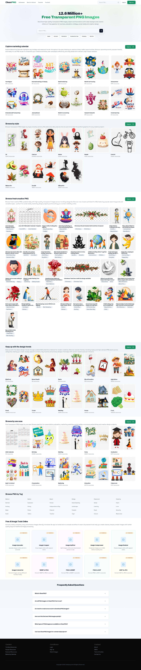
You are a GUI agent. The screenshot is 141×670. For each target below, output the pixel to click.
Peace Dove (105, 281)
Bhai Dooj (8, 379)
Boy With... (45, 257)
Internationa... (93, 255)
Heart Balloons (50, 284)
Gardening (27, 281)
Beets (60, 379)
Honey (29, 506)
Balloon (7, 499)
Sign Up (52, 649)
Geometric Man (10, 257)
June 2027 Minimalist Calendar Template (29, 226)
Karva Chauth (35, 379)
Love (117, 506)
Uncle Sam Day (115, 113)
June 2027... (22, 229)
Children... (101, 255)
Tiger (73, 513)
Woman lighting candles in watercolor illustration (28, 305)
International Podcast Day (12, 113)
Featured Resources (11, 652)
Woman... (25, 309)
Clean (10, 2)
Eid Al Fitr (26, 255)
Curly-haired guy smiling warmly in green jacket (113, 253)
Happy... (19, 281)
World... (39, 307)
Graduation (114, 452)
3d (6, 154)
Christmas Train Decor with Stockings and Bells (77, 278)
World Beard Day (10, 255)
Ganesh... (74, 255)
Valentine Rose (10, 307)
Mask (6, 510)
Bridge (73, 499)
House (86, 410)
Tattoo (29, 513)
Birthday (34, 452)
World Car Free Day (89, 81)
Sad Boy (76, 309)
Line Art (113, 154)
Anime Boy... (45, 255)
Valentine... (49, 281)
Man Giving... (58, 257)
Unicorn (96, 513)
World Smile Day (62, 81)
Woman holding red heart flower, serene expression (66, 305)
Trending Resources (11, 647)
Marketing (61, 483)
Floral (7, 410)
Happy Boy (125, 257)
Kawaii (86, 154)
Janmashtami (36, 113)
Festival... (130, 307)
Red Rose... (9, 309)
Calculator (64, 36)
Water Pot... (122, 284)
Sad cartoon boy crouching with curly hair (79, 305)
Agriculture (114, 379)
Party (86, 452)
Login (51, 647)
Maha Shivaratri (123, 281)
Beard (51, 499)
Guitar (95, 502)
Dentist (7, 502)
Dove (111, 281)
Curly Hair (111, 257)
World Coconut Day (63, 113)
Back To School (9, 483)
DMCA (96, 649)
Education (87, 483)
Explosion (30, 502)
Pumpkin (74, 510)
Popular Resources (10, 649)
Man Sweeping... (47, 307)
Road (95, 510)
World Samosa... (121, 307)
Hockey (7, 506)
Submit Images (54, 652)
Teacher (40, 2)
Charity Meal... (59, 255)
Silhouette (61, 185)
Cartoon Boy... (126, 255)
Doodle (34, 185)
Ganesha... (9, 231)
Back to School (31, 2)
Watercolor (8, 185)
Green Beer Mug (91, 309)
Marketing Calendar (10, 654)
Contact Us (97, 654)
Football (47, 2)
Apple (48, 36)
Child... (106, 309)
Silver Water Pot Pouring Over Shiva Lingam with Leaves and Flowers (126, 280)
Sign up (131, 2)
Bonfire (92, 36)
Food (112, 410)
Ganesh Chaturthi (89, 113)
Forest (51, 502)
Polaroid (52, 510)
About (96, 647)
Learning (96, 506)
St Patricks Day (91, 307)
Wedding (60, 410)
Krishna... (112, 229)
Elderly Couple (35, 281)
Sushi (6, 513)
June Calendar (32, 229)
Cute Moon (34, 255)
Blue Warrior (126, 231)
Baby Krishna (113, 231)
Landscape (75, 506)
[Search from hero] (101, 31)
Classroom (114, 483)
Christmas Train (78, 281)
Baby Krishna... (108, 307)
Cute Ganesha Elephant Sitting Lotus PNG (9, 227)
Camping (84, 36)
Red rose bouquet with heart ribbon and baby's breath (12, 305)
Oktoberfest (114, 81)
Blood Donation (88, 379)
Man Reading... (10, 335)
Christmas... (78, 229)
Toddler (45, 231)
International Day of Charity (39, 81)
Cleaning (118, 499)
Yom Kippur (8, 81)
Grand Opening (76, 502)
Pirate (29, 510)
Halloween (22, 2)
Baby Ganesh (63, 229)
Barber (29, 499)
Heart (117, 502)
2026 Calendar (9, 452)
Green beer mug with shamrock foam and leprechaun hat (91, 305)
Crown (34, 410)
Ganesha (62, 231)
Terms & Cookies (98, 652)
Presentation (35, 483)
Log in (124, 2)
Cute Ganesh (9, 229)
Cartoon (34, 154)
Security (118, 510)
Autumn (56, 36)
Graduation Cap (74, 36)
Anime (60, 154)
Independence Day (55, 506)
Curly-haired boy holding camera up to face (47, 253)
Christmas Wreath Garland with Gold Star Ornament (88, 226)
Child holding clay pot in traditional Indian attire (108, 305)
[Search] (118, 2)
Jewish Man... (10, 333)
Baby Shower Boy (47, 229)
